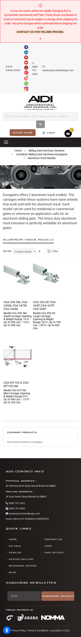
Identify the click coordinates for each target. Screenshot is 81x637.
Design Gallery (21, 559)
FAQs (48, 546)
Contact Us (53, 539)
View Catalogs (13, 68)
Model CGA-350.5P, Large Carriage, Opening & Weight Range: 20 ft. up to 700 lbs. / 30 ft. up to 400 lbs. (47, 321)
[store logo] (40, 103)
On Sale (15, 546)
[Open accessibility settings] (7, 630)
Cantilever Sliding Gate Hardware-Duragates (41, 154)
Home (18, 150)
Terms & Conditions (38, 630)
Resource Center (22, 566)
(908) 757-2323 (16, 503)
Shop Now (23, 132)
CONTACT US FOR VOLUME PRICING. (40, 31)
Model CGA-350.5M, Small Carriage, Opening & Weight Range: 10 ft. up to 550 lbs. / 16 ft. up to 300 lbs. (17, 319)
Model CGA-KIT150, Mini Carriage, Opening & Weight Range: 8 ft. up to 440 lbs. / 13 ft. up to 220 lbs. (17, 396)
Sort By (7, 251)
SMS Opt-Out (54, 552)
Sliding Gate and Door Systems (46, 150)
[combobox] (40, 116)
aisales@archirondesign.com (24, 513)
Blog (12, 572)
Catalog (15, 552)
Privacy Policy (18, 630)
